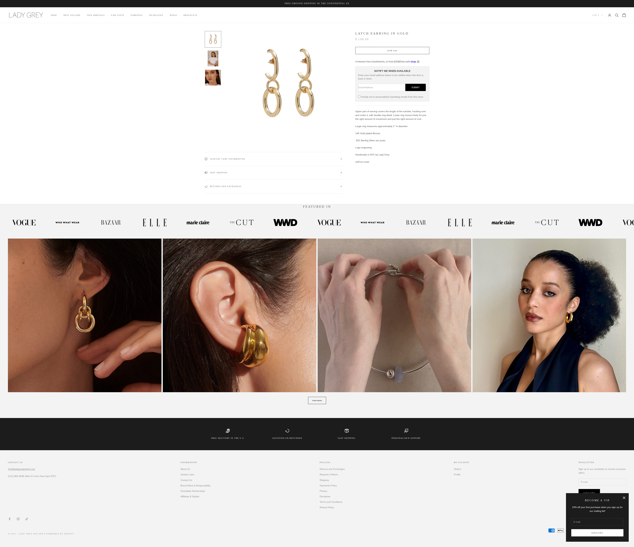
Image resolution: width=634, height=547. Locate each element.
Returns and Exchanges (332, 469)
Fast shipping (346, 438)
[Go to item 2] (213, 58)
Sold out (392, 50)
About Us (185, 469)
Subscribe (597, 532)
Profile (457, 474)
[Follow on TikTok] (26, 519)
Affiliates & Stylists (189, 496)
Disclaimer (325, 496)
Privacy (323, 491)
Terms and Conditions (331, 502)
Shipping (324, 480)
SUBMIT (415, 87)
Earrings (137, 15)
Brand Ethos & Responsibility (195, 485)
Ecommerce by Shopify (59, 534)
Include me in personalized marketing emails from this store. (392, 96)
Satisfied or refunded (287, 438)
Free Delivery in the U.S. (228, 438)
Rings (173, 15)
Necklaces (156, 15)
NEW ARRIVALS (96, 15)
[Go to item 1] (213, 39)
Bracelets (190, 15)
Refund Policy (327, 507)
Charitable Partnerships (192, 491)
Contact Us (186, 480)
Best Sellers (72, 15)
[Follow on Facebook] (9, 519)
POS (35, 534)
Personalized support (406, 438)
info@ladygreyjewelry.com (21, 469)
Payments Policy (328, 485)
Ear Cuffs (117, 15)
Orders (457, 469)
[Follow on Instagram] (18, 519)
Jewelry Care (187, 474)
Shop (54, 15)
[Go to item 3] (213, 77)
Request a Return (329, 474)
